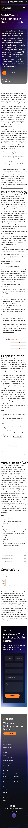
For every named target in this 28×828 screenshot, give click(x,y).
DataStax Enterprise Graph (12, 135)
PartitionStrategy (7, 198)
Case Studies (6, 779)
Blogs (4, 776)
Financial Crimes (7, 763)
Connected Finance (7, 765)
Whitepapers (17, 776)
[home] (6, 8)
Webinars (16, 773)
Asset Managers (7, 744)
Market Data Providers (8, 747)
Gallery (5, 773)
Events (4, 800)
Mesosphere (7, 497)
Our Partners (6, 792)
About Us (5, 789)
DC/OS (14, 497)
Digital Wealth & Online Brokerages (11, 742)
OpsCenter (5, 486)
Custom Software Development (10, 757)
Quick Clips (16, 781)
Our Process (6, 797)
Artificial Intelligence (8, 760)
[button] (24, 8)
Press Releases (17, 779)
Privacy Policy (14, 811)
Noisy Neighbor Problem (12, 545)
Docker (21, 494)
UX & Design (6, 755)
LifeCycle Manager (17, 486)
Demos (4, 781)
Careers (5, 795)
